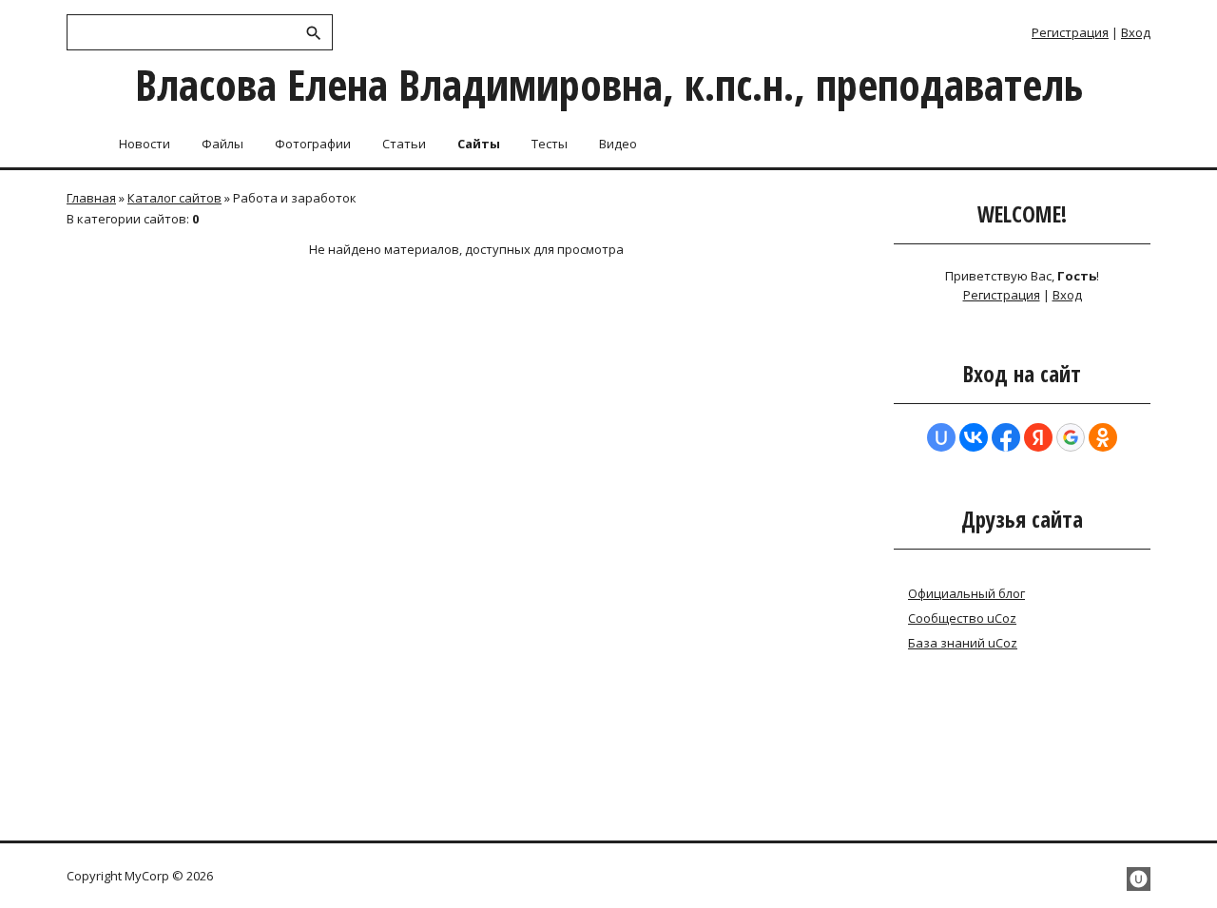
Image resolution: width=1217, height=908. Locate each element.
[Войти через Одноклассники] (1103, 437)
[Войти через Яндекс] (1038, 437)
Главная (91, 197)
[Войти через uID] (941, 437)
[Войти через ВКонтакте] (973, 437)
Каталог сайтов (174, 197)
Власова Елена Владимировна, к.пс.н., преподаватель (609, 84)
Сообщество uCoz (962, 618)
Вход (1135, 32)
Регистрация (1070, 32)
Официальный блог (966, 593)
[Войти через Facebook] (1006, 437)
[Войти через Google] (1070, 437)
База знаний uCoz (962, 642)
